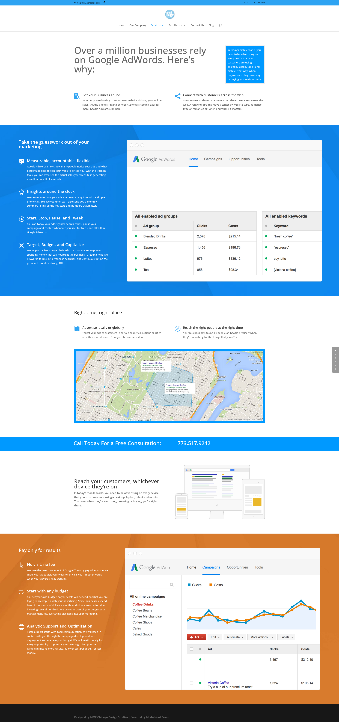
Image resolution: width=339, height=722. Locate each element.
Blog (211, 25)
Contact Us (197, 25)
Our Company (137, 25)
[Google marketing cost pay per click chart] (222, 689)
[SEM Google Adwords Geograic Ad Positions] (169, 419)
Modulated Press (157, 717)
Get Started (176, 25)
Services (155, 25)
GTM (246, 3)
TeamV (261, 3)
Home (121, 25)
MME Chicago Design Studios (109, 717)
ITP (253, 3)
